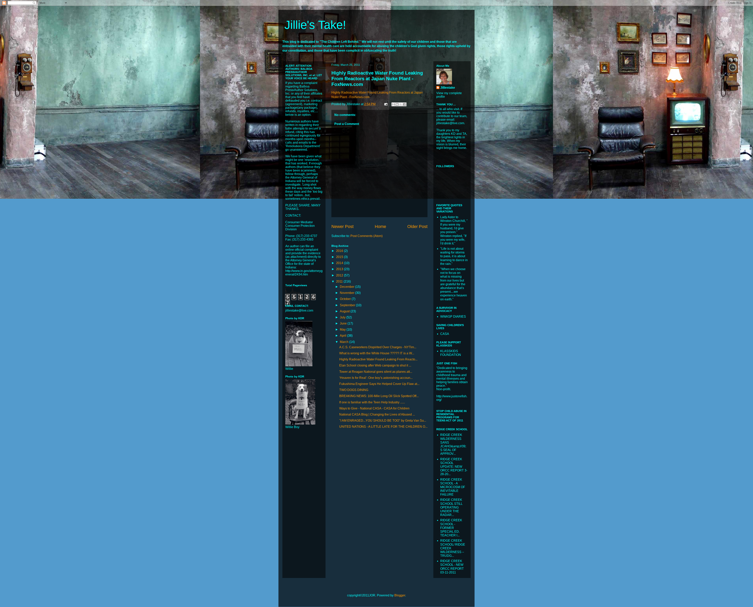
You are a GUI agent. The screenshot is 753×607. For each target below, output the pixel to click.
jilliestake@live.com (299, 310)
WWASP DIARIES (453, 316)
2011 (340, 281)
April (343, 335)
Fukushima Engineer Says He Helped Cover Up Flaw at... (379, 384)
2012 (340, 275)
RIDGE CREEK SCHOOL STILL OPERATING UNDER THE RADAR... (451, 507)
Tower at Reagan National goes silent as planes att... (375, 371)
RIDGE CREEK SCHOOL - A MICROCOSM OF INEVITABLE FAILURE (452, 487)
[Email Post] (385, 104)
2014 (340, 263)
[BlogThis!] (397, 104)
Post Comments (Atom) (366, 236)
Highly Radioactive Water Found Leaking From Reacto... (378, 359)
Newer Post (342, 226)
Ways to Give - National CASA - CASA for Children (374, 408)
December (347, 286)
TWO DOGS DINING (353, 390)
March (344, 342)
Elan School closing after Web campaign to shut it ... (375, 365)
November (347, 292)
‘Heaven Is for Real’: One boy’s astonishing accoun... (376, 377)
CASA (444, 333)
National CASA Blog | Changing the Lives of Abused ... (377, 414)
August (345, 311)
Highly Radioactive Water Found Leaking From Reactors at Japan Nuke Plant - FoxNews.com (377, 78)
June (343, 323)
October (346, 299)
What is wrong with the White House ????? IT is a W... (376, 353)
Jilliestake (447, 87)
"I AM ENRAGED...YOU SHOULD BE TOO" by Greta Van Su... (382, 420)
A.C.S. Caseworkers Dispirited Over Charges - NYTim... (377, 347)
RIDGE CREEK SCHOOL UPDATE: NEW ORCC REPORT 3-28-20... (453, 467)
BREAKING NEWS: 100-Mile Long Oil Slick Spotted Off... (379, 396)
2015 (340, 257)
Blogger (399, 595)
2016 (340, 250)
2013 (340, 269)
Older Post (417, 226)
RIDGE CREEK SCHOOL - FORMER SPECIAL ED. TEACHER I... (451, 528)
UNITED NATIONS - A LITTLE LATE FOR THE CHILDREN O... (383, 426)
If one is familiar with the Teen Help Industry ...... (372, 402)
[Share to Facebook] (405, 104)
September (348, 305)
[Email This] (393, 104)
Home (380, 226)
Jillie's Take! (315, 24)
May (343, 329)
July (343, 317)
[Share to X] (401, 104)
